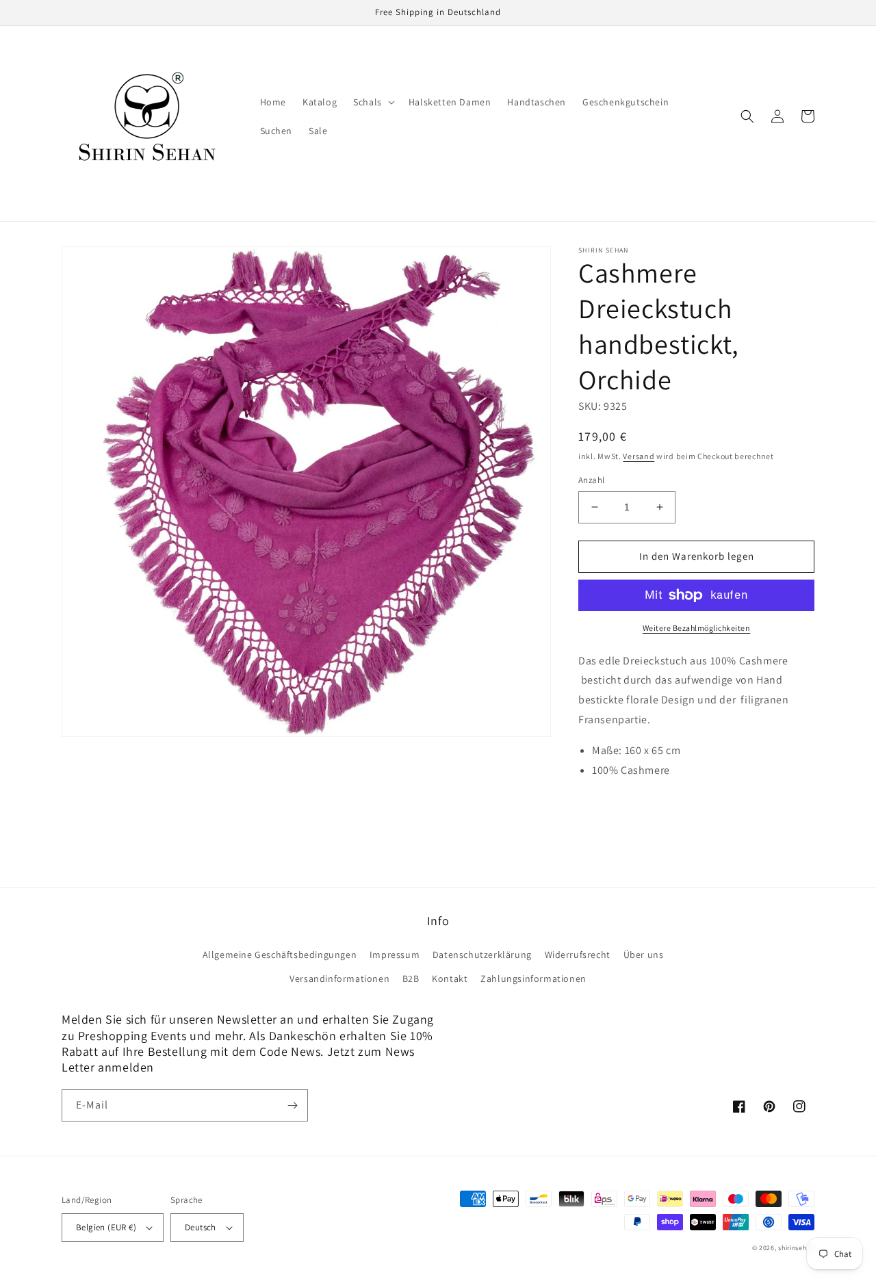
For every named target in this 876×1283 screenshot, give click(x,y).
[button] (372, 102)
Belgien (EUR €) (106, 1227)
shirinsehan (796, 1247)
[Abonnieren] (292, 1105)
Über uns (643, 954)
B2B (411, 978)
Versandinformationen (339, 978)
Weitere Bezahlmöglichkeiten (697, 628)
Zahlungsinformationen (533, 978)
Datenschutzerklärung (482, 954)
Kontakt (449, 978)
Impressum (395, 954)
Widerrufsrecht (577, 954)
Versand (638, 456)
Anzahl (591, 480)
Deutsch (200, 1227)
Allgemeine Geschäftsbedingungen (280, 954)
